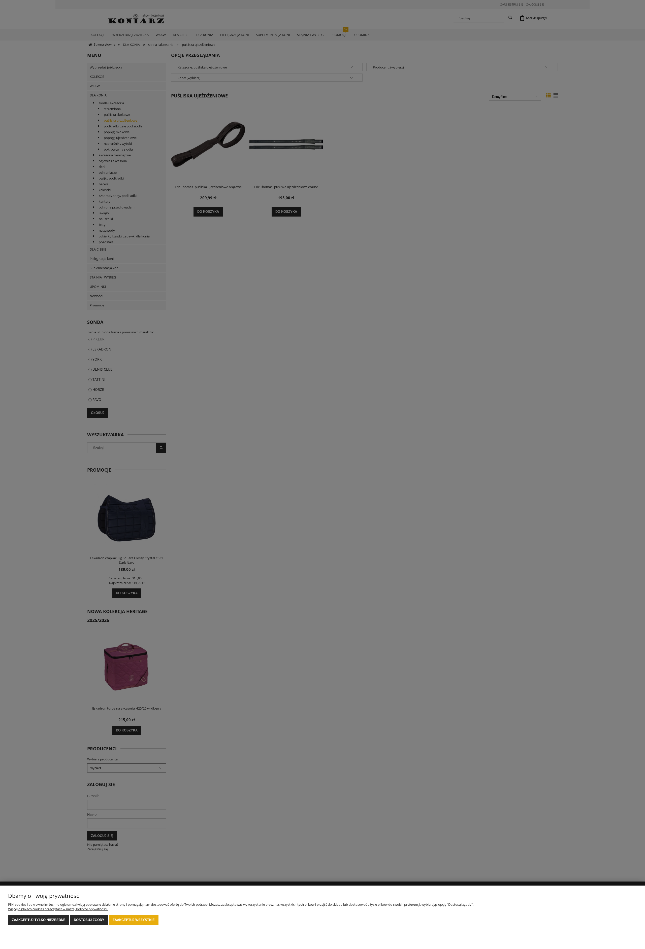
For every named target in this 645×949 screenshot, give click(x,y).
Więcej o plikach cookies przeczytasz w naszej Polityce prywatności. (58, 909)
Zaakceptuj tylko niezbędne (39, 920)
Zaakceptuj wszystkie (134, 920)
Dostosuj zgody (89, 920)
